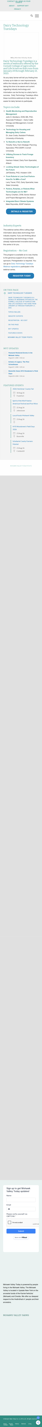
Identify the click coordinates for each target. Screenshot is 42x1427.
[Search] (30, 15)
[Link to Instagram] (30, 1421)
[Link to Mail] (23, 1421)
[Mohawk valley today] (17, 15)
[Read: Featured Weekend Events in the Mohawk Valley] (5, 354)
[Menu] (36, 15)
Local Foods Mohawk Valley (23, 415)
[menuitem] (18, 2)
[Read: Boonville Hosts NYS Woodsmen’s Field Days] (5, 372)
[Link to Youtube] (27, 1421)
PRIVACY (17, 9)
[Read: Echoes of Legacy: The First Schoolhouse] (5, 363)
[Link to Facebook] (34, 1421)
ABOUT (12, 6)
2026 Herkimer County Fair (23, 389)
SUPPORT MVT (23, 6)
